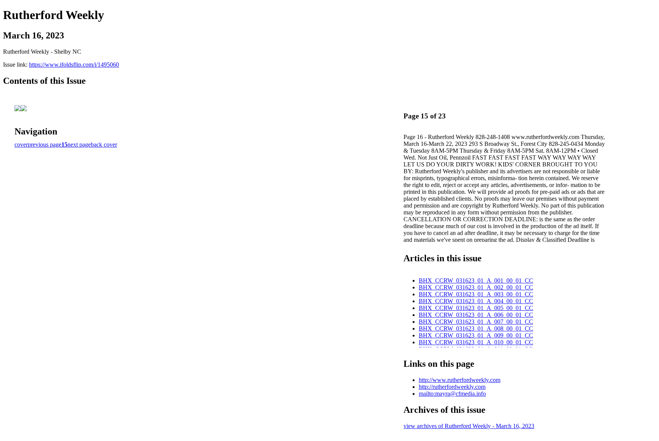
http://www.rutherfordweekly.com (459, 380)
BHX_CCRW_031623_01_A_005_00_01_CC (476, 308)
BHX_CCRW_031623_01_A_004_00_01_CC (476, 301)
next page (79, 144)
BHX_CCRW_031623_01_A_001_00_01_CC (476, 280)
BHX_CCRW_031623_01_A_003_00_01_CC (476, 294)
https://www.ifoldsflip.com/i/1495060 (74, 64)
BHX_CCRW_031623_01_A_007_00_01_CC (476, 321)
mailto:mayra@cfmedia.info (452, 393)
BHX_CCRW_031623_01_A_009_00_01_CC (476, 335)
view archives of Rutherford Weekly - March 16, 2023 (468, 426)
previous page (44, 144)
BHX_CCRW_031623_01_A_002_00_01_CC (476, 287)
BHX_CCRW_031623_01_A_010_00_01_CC (476, 342)
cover (21, 144)
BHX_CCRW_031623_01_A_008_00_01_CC (476, 328)
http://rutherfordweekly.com (452, 386)
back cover (104, 144)
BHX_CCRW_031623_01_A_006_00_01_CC (476, 315)
